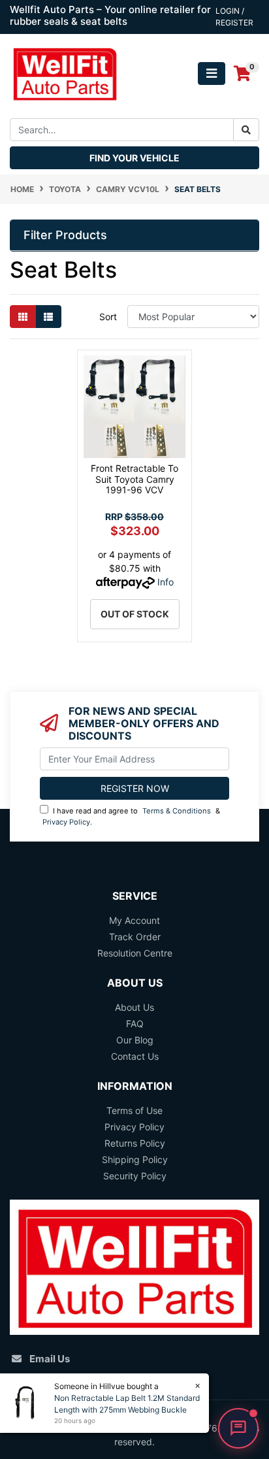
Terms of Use (134, 1110)
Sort (108, 316)
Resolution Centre (134, 953)
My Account (134, 920)
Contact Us (135, 1056)
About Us (134, 1007)
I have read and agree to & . (131, 816)
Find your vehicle (134, 157)
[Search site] (246, 129)
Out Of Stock (135, 613)
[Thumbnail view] (23, 316)
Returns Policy (134, 1143)
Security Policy (134, 1175)
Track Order (135, 936)
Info (165, 581)
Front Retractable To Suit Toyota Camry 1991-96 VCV (134, 479)
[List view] (48, 316)
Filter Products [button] (65, 235)
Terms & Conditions (176, 810)
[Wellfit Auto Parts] (64, 72)
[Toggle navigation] (211, 73)
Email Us (49, 1358)
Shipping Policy (135, 1159)
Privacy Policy (66, 822)
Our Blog (134, 1039)
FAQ (135, 1023)
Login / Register (234, 16)
